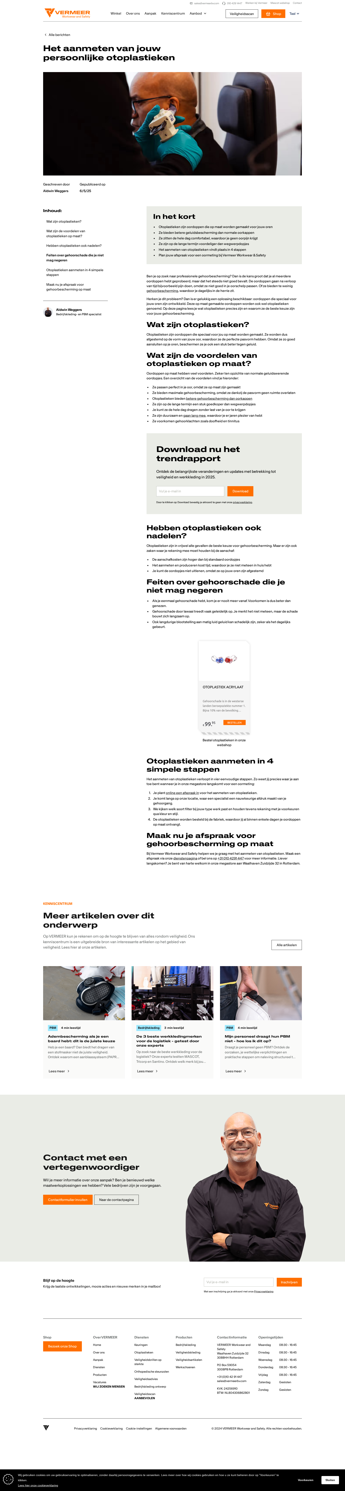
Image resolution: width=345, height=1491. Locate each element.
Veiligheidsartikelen (189, 1360)
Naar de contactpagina (116, 1200)
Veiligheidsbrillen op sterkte (148, 1362)
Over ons (133, 13)
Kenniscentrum (173, 13)
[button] (198, 13)
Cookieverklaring (111, 1428)
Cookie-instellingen (139, 1428)
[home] (67, 13)
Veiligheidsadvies (146, 1379)
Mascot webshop (280, 2)
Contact (297, 2)
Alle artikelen (287, 945)
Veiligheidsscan (242, 14)
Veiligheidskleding (188, 1352)
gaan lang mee (194, 415)
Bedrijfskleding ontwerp (150, 1386)
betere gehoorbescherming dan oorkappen (219, 399)
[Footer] (46, 1428)
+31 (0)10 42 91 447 (230, 1377)
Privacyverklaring (85, 1428)
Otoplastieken (143, 1352)
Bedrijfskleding (186, 1345)
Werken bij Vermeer (256, 2)
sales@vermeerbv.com (231, 1381)
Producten (100, 1375)
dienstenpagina (185, 858)
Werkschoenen (185, 1367)
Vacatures (109, 1384)
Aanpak (150, 13)
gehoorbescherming (162, 291)
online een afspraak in (182, 793)
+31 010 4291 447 (231, 858)
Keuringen (141, 1345)
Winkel (116, 13)
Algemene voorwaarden (170, 1428)
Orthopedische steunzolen (151, 1371)
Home (97, 1345)
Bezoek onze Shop (62, 1346)
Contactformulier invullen (67, 1200)
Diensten (99, 1367)
